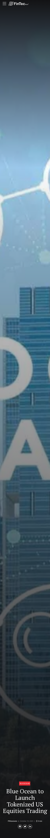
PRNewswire (12, 821)
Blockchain (25, 783)
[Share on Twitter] (25, 826)
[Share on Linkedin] (30, 826)
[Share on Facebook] (20, 826)
